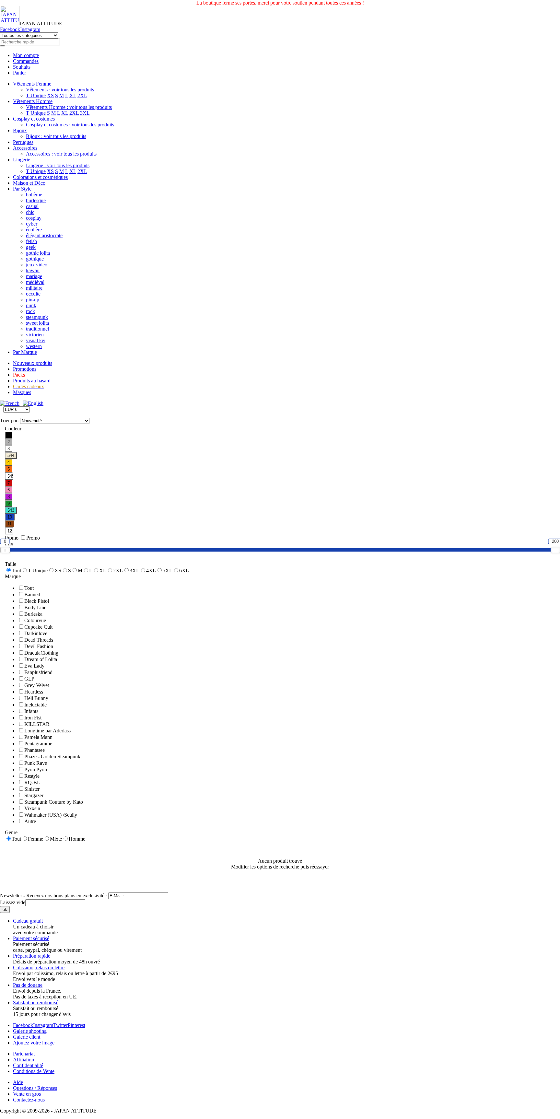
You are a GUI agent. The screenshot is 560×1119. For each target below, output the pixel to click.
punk (31, 305)
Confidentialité (28, 1065)
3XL (85, 113)
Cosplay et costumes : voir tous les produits (70, 124)
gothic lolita (38, 253)
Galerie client (26, 1037)
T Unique (36, 95)
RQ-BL (32, 782)
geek (31, 247)
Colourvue (35, 620)
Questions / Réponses (35, 1088)
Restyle (32, 776)
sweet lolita (37, 323)
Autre (30, 821)
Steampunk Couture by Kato (53, 802)
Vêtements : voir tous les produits (60, 89)
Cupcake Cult (38, 627)
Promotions (24, 369)
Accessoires (25, 148)
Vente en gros (27, 1094)
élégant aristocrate (44, 235)
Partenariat (24, 1053)
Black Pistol (36, 601)
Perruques (23, 142)
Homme (77, 839)
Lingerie (21, 159)
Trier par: (10, 420)
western (34, 346)
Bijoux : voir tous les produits (56, 136)
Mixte (56, 839)
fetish (31, 241)
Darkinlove (35, 633)
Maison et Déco (29, 183)
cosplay (33, 218)
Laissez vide (12, 902)
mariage (34, 276)
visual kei (35, 340)
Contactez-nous (29, 1099)
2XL (82, 95)
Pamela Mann (38, 737)
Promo (33, 538)
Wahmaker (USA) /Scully (50, 815)
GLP (29, 679)
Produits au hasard (32, 380)
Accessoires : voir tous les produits (61, 154)
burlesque (36, 200)
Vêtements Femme (32, 84)
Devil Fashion (38, 646)
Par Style (22, 189)
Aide (18, 1082)
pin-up (32, 299)
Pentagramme (38, 743)
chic (30, 212)
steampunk (37, 317)
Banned (32, 594)
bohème (34, 194)
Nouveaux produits (32, 363)
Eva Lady (34, 666)
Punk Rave (35, 763)
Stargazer (33, 795)
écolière (34, 229)
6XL (184, 570)
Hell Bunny (36, 698)
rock (30, 311)
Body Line (35, 607)
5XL (167, 570)
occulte (33, 294)
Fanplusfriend (38, 672)
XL (72, 95)
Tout (16, 570)
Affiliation (23, 1059)
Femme (35, 839)
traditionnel (37, 329)
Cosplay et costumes (34, 119)
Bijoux (20, 130)
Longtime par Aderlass (47, 730)
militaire (34, 288)
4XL (151, 570)
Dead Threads (38, 640)
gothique (35, 259)
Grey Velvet (36, 685)
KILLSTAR (37, 724)
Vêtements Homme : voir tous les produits (69, 107)
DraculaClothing (41, 653)
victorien (35, 334)
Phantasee (34, 750)
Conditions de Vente (33, 1071)
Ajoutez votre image (33, 1042)
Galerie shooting (30, 1031)
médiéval (35, 282)
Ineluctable (35, 704)
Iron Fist (32, 717)
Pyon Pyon (35, 769)
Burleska (33, 614)
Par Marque (25, 352)
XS (50, 95)
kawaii (33, 270)
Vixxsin (32, 808)
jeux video (36, 264)
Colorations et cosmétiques (40, 177)
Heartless (33, 691)
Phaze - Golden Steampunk (52, 756)
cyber (31, 224)
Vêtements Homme (32, 101)
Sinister (32, 789)
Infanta (31, 711)
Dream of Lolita (40, 659)
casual (32, 206)
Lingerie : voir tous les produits (57, 165)
